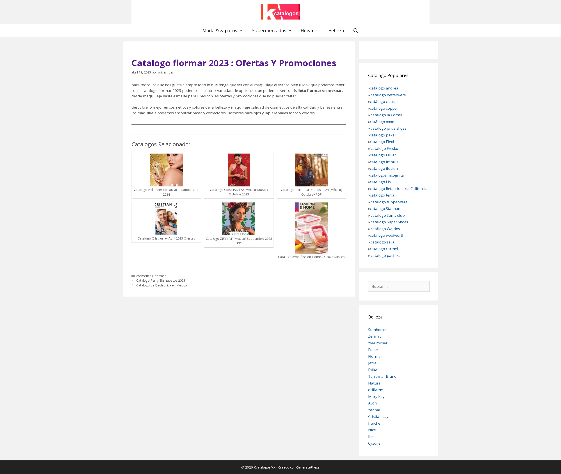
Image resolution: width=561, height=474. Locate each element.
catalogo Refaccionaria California (399, 188)
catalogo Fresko (384, 148)
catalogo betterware (388, 94)
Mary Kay (376, 396)
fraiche (374, 423)
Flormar (375, 356)
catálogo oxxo (382, 121)
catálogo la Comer (387, 114)
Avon (372, 403)
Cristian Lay (378, 416)
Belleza (336, 30)
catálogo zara (382, 242)
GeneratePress (308, 467)
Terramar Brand (382, 376)
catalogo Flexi (382, 141)
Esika (372, 369)
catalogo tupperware (389, 201)
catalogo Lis (380, 181)
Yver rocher (377, 342)
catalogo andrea (384, 88)
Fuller (373, 349)
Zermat (374, 336)
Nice (372, 429)
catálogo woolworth (387, 235)
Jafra (372, 362)
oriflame (375, 389)
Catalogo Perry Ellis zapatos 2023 (160, 280)
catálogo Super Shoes (389, 221)
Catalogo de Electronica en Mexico (161, 285)
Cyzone (374, 443)
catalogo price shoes (388, 128)
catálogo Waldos (386, 228)
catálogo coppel (384, 108)
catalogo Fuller (383, 154)
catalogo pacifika (385, 255)
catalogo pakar (383, 135)
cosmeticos (144, 276)
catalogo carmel (384, 248)
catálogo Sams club (388, 215)
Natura (374, 383)
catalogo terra (382, 195)
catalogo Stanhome (386, 208)
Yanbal (374, 409)
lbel (371, 436)
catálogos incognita (387, 175)
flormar (160, 276)
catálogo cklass (383, 101)
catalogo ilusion (384, 168)
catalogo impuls (384, 161)
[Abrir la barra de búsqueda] (355, 30)
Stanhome (377, 329)
